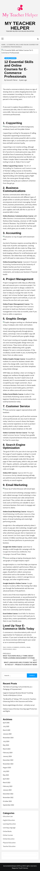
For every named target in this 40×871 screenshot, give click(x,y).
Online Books (7, 831)
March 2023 (6, 782)
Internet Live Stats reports (16, 535)
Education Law (8, 816)
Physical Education (9, 843)
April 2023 (6, 779)
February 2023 (7, 786)
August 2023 (7, 768)
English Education (9, 820)
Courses (9, 647)
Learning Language (9, 828)
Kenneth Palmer (12, 80)
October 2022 (7, 801)
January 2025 (7, 734)
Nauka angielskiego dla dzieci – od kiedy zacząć (19, 705)
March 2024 (6, 749)
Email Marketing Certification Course (16, 514)
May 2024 (6, 745)
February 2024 (7, 753)
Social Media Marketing (11, 397)
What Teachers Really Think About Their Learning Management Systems (19, 656)
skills (14, 649)
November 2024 (8, 738)
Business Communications (16, 218)
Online (28, 647)
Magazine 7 (15, 868)
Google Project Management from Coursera (18, 306)
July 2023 (6, 771)
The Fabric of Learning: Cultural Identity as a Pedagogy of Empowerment (17, 688)
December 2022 (8, 794)
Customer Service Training (16, 435)
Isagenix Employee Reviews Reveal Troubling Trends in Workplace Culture (18, 694)
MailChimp (16, 503)
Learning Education (9, 824)
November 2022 (8, 797)
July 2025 (6, 726)
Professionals (7, 649)
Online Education (8, 839)
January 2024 (7, 756)
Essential (23, 647)
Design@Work (30, 359)
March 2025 (6, 730)
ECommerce (15, 647)
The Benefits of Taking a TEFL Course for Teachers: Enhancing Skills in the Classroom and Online (19, 700)
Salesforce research (14, 421)
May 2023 (6, 775)
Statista (27, 94)
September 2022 (8, 805)
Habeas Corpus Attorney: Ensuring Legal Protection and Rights (20, 710)
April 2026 (6, 723)
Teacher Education (9, 846)
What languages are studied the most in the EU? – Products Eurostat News (20, 662)
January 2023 (7, 790)
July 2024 (6, 741)
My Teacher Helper (20, 26)
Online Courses (10, 58)
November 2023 (8, 764)
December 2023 (8, 760)
